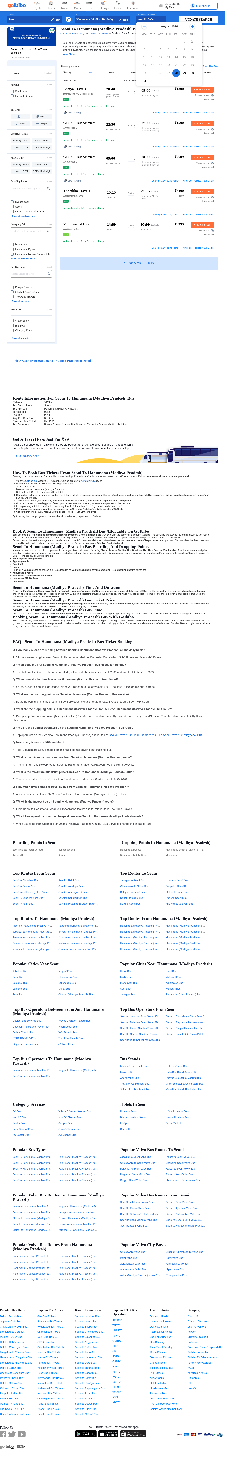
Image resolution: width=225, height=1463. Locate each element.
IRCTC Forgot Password (163, 1403)
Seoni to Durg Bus (85, 1362)
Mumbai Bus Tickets (48, 1352)
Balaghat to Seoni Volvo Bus (136, 1168)
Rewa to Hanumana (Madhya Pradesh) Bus (37, 937)
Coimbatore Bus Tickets (50, 1347)
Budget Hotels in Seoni (133, 1117)
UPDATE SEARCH (198, 19)
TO (76, 14)
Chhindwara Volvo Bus (132, 1251)
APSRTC (117, 1320)
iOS (93, 480)
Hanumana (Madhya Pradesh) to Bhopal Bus (145, 943)
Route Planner (158, 1352)
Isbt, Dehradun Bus (176, 1066)
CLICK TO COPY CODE (27, 456)
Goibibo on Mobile (198, 1352)
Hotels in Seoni (128, 1111)
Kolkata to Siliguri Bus (12, 1388)
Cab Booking (157, 1342)
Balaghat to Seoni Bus (132, 892)
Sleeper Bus (65, 1123)
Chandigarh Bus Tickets (50, 1398)
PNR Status (156, 1373)
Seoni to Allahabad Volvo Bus (136, 1202)
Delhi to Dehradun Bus (12, 1342)
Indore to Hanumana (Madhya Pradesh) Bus (37, 925)
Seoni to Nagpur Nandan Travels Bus (141, 1034)
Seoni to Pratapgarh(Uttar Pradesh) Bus (80, 903)
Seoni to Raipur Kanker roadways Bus (187, 1022)
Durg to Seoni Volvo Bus (133, 1180)
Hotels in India (158, 1383)
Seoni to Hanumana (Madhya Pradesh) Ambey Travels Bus (45, 1076)
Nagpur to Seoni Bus (131, 898)
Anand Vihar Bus (129, 1077)
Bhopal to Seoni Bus (177, 886)
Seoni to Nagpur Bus (86, 1342)
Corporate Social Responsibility (205, 1347)
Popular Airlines (158, 1393)
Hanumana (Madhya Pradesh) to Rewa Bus (144, 937)
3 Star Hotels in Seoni (178, 1111)
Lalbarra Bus (20, 988)
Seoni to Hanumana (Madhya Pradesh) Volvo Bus (40, 1212)
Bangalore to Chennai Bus (14, 1352)
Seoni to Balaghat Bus (87, 1336)
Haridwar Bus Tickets (49, 1393)
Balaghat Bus (20, 982)
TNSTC (116, 1325)
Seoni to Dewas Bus (86, 1403)
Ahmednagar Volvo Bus (133, 1269)
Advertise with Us (197, 1373)
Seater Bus (19, 1123)
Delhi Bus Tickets (47, 1336)
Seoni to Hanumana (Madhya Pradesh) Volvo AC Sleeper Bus (47, 1174)
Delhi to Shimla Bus (11, 1383)
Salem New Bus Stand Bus (135, 1089)
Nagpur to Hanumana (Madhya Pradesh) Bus (83, 925)
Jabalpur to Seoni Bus (132, 880)
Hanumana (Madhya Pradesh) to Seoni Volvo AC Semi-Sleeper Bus (95, 1162)
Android (86, 480)
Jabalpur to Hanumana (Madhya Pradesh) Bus (39, 931)
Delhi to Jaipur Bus (10, 1367)
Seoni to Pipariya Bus (87, 1383)
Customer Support (198, 1336)
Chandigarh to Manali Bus (14, 1414)
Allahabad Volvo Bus (177, 1263)
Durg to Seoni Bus (130, 903)
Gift (189, 1383)
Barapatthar (126, 1129)
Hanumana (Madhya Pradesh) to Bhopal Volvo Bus (41, 1273)
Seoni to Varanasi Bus (87, 1367)
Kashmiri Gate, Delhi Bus (134, 1066)
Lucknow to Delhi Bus (12, 1409)
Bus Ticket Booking (160, 1336)
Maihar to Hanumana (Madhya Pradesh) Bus (83, 943)
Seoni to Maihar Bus (86, 1414)
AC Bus (17, 1111)
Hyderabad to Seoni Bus (179, 903)
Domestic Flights (159, 1326)
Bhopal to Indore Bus (11, 1393)
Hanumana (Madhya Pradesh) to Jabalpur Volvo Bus (87, 1262)
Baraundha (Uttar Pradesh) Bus (183, 994)
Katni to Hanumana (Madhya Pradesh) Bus (82, 937)
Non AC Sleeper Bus (69, 1117)
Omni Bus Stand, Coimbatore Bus (184, 1083)
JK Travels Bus (66, 1044)
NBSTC (116, 1402)
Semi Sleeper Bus (23, 1129)
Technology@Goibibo (199, 1362)
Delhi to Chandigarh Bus (13, 1347)
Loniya (124, 1123)
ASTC (115, 1356)
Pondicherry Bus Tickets (50, 1367)
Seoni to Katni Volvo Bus (133, 1225)
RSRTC (116, 1366)
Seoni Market (173, 1123)
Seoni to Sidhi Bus (85, 1398)
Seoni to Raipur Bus (86, 1347)
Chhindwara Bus (67, 977)
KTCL (115, 1397)
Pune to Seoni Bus (176, 898)
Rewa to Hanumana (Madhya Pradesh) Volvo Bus (86, 1218)
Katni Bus (18, 977)
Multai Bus (64, 988)
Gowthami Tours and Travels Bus (31, 1026)
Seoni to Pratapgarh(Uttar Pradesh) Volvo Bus (191, 1225)
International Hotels (161, 1321)
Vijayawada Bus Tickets (50, 1378)
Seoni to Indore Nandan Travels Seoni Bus (144, 1028)
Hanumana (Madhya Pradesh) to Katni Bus (190, 937)
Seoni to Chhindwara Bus (89, 1331)
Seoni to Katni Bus (23, 903)
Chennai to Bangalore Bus (14, 1373)
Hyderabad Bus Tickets (50, 1326)
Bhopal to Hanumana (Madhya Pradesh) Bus (83, 931)
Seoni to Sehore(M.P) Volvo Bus (184, 1219)
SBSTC (116, 1351)
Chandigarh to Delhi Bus (13, 1326)
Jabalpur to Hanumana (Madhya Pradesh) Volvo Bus (87, 1212)
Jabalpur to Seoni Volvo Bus (135, 1156)
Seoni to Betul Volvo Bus (179, 1202)
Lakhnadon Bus (67, 982)
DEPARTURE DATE (146, 14)
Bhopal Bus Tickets (48, 1409)
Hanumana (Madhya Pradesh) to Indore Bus (145, 925)
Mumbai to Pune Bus (11, 1403)
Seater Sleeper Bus (69, 1129)
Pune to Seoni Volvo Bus (179, 1174)
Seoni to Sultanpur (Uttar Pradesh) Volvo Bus (145, 1214)
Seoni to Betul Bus (68, 880)
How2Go (192, 1388)
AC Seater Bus (21, 1134)
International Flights (161, 1331)
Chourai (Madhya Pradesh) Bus (76, 994)
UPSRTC (117, 1330)
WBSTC (116, 1392)
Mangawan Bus (128, 982)
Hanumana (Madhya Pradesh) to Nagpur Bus (191, 925)
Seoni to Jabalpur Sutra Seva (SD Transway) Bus (147, 1016)
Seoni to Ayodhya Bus (70, 886)
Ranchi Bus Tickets (48, 1414)
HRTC (115, 1346)
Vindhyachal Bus (191, 735)
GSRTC (116, 1361)
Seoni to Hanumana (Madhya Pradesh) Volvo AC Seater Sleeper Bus (51, 1156)
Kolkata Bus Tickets (48, 1362)
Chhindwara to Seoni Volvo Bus (137, 1162)
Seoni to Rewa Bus (85, 1393)
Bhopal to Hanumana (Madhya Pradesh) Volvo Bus (41, 1218)
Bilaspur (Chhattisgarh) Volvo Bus (184, 1251)
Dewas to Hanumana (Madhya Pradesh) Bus (37, 943)
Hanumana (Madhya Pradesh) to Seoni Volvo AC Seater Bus (92, 1168)
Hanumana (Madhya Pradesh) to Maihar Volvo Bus (86, 1273)
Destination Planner (161, 1357)
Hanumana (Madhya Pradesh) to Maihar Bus (191, 943)
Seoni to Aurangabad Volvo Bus (183, 1214)
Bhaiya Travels (118, 735)
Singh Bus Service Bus (25, 1044)
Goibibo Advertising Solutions (166, 1409)
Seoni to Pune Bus (85, 1352)
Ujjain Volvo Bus (175, 1269)
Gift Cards (193, 1378)
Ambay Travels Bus (23, 1032)
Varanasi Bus (173, 977)
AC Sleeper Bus (67, 1134)
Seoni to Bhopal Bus (86, 1326)
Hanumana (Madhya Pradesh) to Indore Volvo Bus (41, 1256)
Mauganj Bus (173, 988)
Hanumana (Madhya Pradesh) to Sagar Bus (190, 949)
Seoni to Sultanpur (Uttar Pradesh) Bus (34, 892)
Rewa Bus (125, 971)
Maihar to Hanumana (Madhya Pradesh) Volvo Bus (41, 1229)
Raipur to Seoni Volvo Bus (180, 1168)
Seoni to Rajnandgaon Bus (90, 1388)
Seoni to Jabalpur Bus (87, 1316)
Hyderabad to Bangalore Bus (16, 1357)
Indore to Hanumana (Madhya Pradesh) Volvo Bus (41, 1206)
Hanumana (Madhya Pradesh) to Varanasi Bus (146, 949)
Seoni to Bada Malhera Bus (28, 898)
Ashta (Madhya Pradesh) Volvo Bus (140, 1275)
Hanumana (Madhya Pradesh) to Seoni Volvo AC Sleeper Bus (92, 1174)
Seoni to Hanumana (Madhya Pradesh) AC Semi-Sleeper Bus (47, 1180)
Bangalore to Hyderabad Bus (16, 1362)
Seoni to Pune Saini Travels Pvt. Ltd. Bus (188, 1034)
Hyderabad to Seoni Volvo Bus (183, 1180)
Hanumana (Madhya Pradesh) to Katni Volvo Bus (85, 1267)
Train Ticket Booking (161, 1347)
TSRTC (116, 1335)
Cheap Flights (157, 1362)
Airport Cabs (157, 1378)
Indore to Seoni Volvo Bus (180, 1156)
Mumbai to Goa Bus (11, 1336)
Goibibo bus (31, 480)
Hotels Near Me (158, 1388)
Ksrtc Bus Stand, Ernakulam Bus (184, 1089)
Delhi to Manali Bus (10, 1316)
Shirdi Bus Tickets (47, 1342)
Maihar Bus (126, 977)
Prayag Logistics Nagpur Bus (74, 1020)
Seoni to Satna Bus (85, 1378)
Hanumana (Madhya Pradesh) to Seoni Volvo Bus (40, 1279)
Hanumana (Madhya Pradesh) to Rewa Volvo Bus (40, 1267)
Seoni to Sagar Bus (86, 1373)
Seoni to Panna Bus (24, 886)
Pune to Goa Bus (9, 1398)
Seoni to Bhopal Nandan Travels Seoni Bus (190, 1028)
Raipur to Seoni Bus (177, 892)
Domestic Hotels (159, 1316)
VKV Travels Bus (67, 1032)
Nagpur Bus (65, 971)
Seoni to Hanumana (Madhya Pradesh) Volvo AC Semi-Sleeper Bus (50, 1162)
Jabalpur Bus (20, 971)
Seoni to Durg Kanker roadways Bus (140, 1039)
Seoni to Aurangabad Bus (72, 892)
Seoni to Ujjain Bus (85, 1409)
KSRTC (116, 1371)
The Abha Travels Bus (70, 1038)
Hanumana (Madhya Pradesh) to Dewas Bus (145, 931)
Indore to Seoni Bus (177, 880)
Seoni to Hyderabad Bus (88, 1357)
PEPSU (116, 1387)
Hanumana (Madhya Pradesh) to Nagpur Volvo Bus (86, 1256)
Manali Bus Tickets (47, 1357)
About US (193, 1316)
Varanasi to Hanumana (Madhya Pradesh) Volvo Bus (87, 1229)
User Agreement (197, 1326)
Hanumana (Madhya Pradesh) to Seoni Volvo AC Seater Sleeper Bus (96, 1156)
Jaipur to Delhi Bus (10, 1321)
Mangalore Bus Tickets (50, 1383)
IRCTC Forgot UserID (162, 1398)
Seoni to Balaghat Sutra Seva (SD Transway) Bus (147, 1022)
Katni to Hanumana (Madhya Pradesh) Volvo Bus (40, 1224)
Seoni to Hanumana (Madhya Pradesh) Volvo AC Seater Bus (46, 1168)
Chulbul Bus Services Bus (27, 1020)
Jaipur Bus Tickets (47, 1403)
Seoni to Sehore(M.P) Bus (72, 898)
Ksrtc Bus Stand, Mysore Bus (182, 1072)
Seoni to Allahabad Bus (25, 880)
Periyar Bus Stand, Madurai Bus (183, 1077)
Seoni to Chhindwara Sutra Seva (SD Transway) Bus (195, 1016)
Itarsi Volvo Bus (128, 1257)
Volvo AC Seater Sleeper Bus (74, 1111)
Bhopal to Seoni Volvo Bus (180, 1162)
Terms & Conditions (198, 1321)
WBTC (116, 1376)
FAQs (191, 1367)
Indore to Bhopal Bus (11, 1378)
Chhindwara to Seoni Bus (134, 886)
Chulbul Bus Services (142, 735)
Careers (192, 1342)
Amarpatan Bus (174, 982)
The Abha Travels (168, 735)
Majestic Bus (127, 1072)
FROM (10, 14)
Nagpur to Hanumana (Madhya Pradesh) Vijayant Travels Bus (92, 1070)
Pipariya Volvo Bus (176, 1275)
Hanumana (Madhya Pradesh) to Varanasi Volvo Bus (87, 1279)
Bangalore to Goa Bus (12, 1331)
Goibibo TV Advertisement (202, 1357)
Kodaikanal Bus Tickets (50, 1388)
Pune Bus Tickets (47, 1373)
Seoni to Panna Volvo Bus (134, 1208)
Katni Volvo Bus (174, 1257)
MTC (115, 1407)
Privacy (192, 1331)
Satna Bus (126, 988)
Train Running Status (161, 1367)
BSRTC (116, 1381)
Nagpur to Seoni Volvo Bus (135, 1174)
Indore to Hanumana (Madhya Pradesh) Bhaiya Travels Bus (46, 1070)
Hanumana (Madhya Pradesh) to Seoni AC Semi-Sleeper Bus (92, 1180)
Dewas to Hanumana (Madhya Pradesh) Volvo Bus (86, 1224)
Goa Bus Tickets (46, 1316)
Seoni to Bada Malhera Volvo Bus (138, 1219)
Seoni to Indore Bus (86, 1321)
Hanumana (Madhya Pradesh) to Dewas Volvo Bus (41, 1262)
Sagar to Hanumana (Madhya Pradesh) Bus (82, 949)
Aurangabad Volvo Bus (133, 1263)
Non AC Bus (19, 1117)
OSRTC (116, 1340)
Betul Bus (18, 994)
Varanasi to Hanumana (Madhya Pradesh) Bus (39, 949)
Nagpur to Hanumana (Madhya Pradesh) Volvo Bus (86, 1206)
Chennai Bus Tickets (48, 1331)
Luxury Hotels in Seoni (178, 1117)
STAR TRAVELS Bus (24, 1038)
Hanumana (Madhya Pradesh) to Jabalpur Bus (192, 931)
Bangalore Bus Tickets (49, 1321)
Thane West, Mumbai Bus (134, 1083)
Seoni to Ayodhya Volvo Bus (181, 1208)
